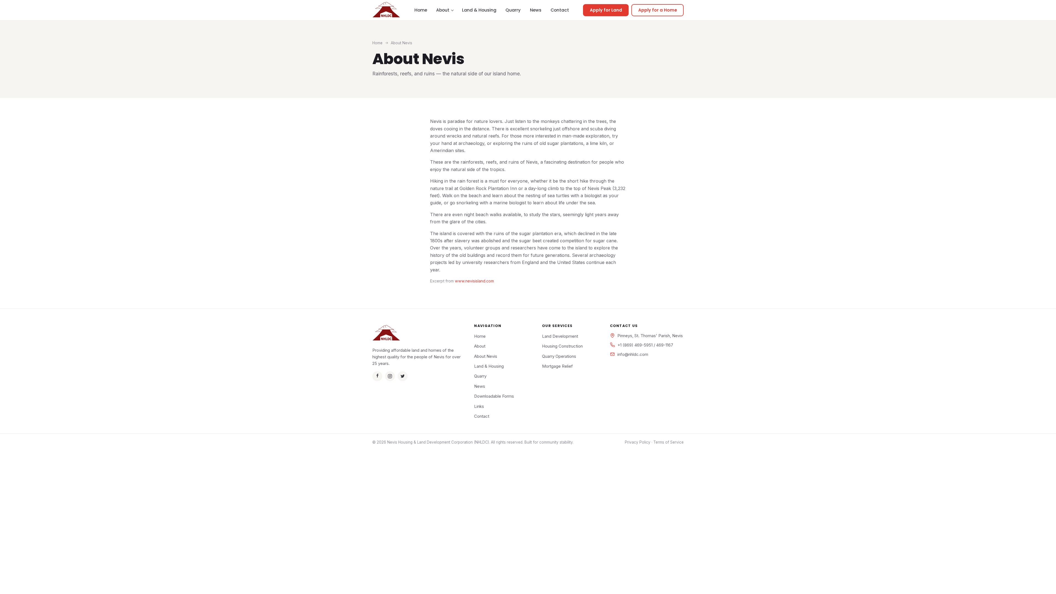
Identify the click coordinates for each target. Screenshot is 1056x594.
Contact (560, 10)
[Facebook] (377, 376)
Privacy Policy (637, 442)
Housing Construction (562, 346)
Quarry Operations (559, 356)
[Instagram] (390, 376)
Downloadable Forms (494, 396)
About (442, 10)
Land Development (560, 336)
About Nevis (485, 356)
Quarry (513, 10)
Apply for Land (606, 10)
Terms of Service (668, 442)
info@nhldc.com (632, 354)
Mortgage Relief (557, 366)
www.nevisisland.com (474, 281)
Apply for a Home (657, 10)
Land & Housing (479, 10)
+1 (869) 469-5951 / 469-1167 (645, 345)
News (535, 10)
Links (479, 406)
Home (420, 10)
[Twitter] (403, 376)
